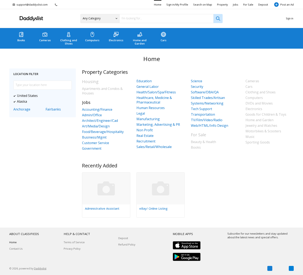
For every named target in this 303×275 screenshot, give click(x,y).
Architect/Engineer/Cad (100, 120)
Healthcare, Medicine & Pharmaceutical (154, 100)
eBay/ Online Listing (153, 208)
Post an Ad (287, 4)
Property (222, 4)
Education (144, 81)
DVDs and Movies (259, 103)
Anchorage (21, 109)
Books (21, 40)
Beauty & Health (203, 142)
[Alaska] (30, 101)
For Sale (248, 4)
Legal (140, 113)
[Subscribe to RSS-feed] (291, 268)
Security (197, 86)
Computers (92, 40)
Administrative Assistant (102, 208)
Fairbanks (53, 109)
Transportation (203, 114)
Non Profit (144, 130)
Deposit (263, 4)
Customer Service (95, 143)
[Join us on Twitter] (280, 268)
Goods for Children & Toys (265, 114)
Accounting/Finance (97, 109)
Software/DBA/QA (205, 92)
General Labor (147, 86)
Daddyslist (40, 268)
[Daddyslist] (31, 18)
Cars (163, 40)
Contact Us (16, 248)
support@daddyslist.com (32, 4)
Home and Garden (140, 41)
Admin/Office (92, 115)
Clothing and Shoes (68, 41)
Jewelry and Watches (261, 125)
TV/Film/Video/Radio (206, 120)
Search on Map (202, 4)
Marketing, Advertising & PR (158, 124)
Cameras (45, 40)
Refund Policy (126, 244)
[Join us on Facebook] (269, 268)
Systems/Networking (207, 103)
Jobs (235, 4)
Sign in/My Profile (177, 4)
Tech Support (201, 109)
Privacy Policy (72, 248)
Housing (90, 81)
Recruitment (145, 141)
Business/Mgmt (94, 137)
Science (196, 81)
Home (157, 4)
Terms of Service (74, 242)
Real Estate (145, 135)
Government (91, 148)
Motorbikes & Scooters (263, 131)
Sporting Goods (257, 142)
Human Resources (150, 108)
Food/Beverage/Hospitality (103, 131)
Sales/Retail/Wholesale (154, 147)
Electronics (116, 40)
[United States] (40, 95)
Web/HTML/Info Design (209, 125)
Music (250, 136)
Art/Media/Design (96, 126)
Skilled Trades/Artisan (208, 97)
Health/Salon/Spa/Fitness (156, 92)
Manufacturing (148, 119)
